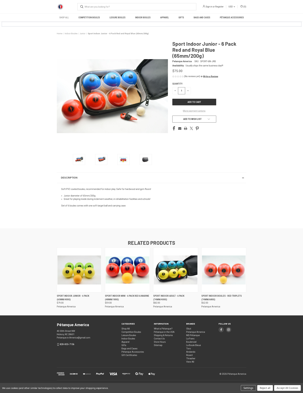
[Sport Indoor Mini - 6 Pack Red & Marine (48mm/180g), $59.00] (127, 270)
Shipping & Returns (163, 335)
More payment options (194, 111)
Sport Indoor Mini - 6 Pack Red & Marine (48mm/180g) (127, 297)
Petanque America (195, 332)
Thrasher (190, 358)
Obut (188, 328)
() (244, 6)
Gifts (181, 17)
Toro (188, 348)
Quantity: (177, 83)
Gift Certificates (129, 355)
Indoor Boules (143, 17)
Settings (248, 388)
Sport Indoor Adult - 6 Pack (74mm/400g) (168, 297)
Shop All (64, 17)
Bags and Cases (202, 17)
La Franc (190, 338)
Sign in (209, 6)
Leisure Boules (117, 17)
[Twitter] (191, 128)
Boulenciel (191, 342)
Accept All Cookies (287, 388)
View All (190, 362)
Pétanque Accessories (232, 17)
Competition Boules (89, 17)
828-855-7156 (67, 344)
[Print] (185, 128)
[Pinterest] (197, 128)
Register (219, 6)
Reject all (265, 388)
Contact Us (159, 338)
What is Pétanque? (163, 328)
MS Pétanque (193, 335)
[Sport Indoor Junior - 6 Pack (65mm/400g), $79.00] (79, 270)
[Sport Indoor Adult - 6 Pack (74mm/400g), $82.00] (175, 270)
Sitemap (158, 345)
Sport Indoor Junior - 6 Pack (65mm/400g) (73, 297)
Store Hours (160, 342)
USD (231, 6)
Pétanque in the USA (164, 332)
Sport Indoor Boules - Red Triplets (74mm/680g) (221, 297)
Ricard (189, 355)
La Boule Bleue (193, 345)
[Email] (179, 128)
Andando (190, 352)
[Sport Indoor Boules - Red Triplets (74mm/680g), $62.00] (224, 270)
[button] (209, 76)
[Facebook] (173, 128)
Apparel (164, 17)
